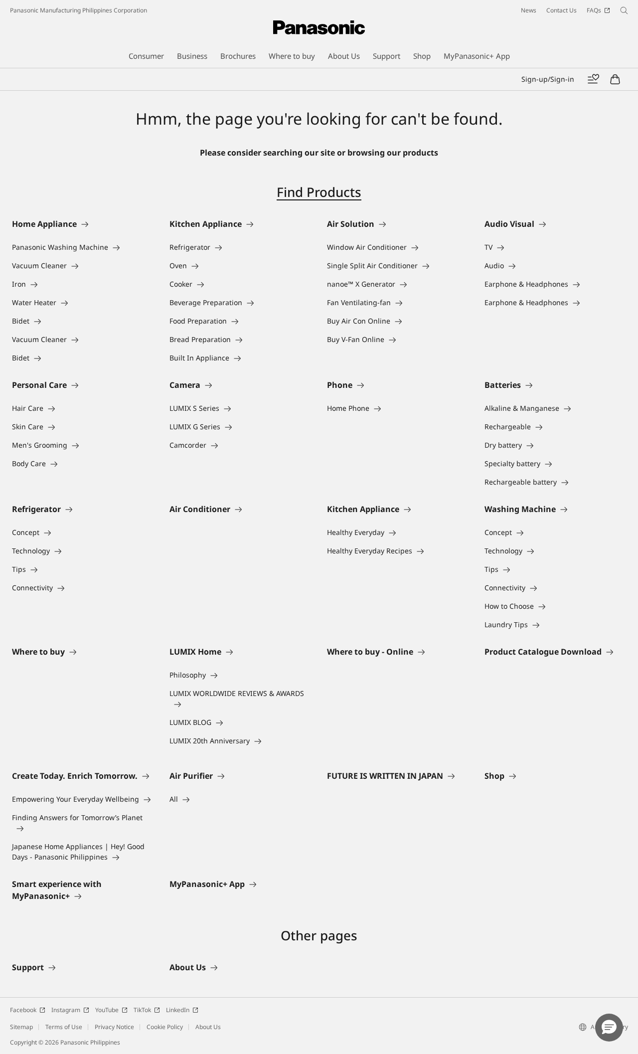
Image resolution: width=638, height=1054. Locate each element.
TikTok (142, 1010)
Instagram (65, 1010)
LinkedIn (177, 1010)
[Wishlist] (593, 79)
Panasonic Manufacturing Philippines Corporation (78, 10)
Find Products (319, 192)
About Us (208, 1027)
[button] (609, 1028)
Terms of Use (63, 1027)
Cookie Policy (165, 1027)
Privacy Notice (114, 1027)
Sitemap (21, 1027)
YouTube (107, 1010)
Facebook (23, 1010)
